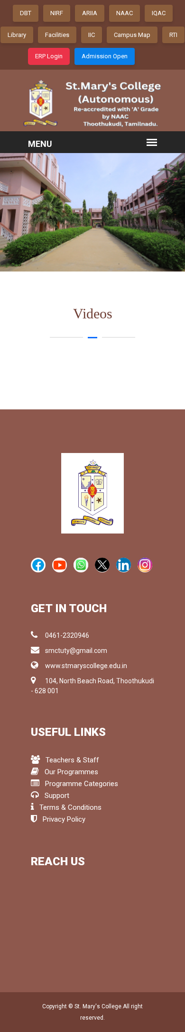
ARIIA (89, 13)
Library (17, 34)
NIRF (56, 13)
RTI (173, 34)
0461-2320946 (67, 635)
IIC (91, 34)
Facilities (57, 34)
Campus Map (132, 34)
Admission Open (105, 56)
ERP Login (49, 56)
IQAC (159, 13)
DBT (25, 13)
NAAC (124, 13)
